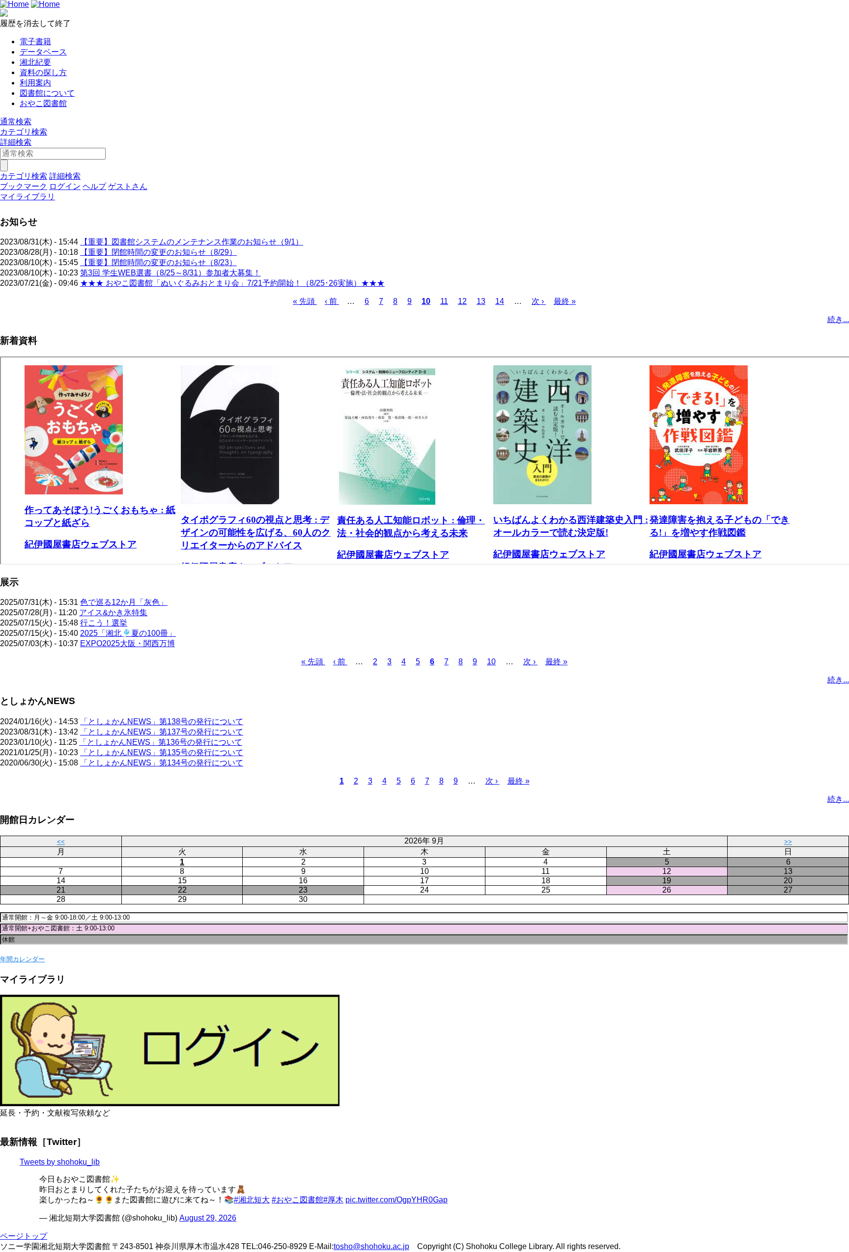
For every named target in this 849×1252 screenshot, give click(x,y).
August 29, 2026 (207, 1218)
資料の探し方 (43, 72)
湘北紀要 (35, 62)
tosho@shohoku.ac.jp (371, 1246)
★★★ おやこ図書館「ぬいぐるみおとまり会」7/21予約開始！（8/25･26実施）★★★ (232, 283)
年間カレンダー (22, 959)
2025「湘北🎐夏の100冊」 (128, 633)
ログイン (65, 186)
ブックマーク (23, 186)
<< (61, 841)
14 (499, 301)
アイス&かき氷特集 (113, 612)
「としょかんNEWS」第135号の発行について (161, 752)
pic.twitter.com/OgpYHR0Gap (396, 1200)
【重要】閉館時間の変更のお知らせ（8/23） (158, 262)
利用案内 (35, 83)
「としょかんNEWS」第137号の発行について (161, 732)
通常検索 (15, 121)
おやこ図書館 (43, 103)
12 (462, 301)
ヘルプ (94, 186)
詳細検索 (15, 142)
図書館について (47, 93)
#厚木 (333, 1200)
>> (788, 841)
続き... (838, 319)
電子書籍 (35, 41)
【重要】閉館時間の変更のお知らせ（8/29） (158, 252)
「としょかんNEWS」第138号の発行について (161, 721)
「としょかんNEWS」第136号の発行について (160, 742)
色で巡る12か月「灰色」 (124, 602)
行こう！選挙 (103, 623)
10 (426, 301)
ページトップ (23, 1236)
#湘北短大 (252, 1200)
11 (444, 301)
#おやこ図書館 (297, 1200)
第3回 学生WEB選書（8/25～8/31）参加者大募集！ (170, 273)
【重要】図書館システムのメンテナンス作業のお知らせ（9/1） (191, 242)
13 (481, 301)
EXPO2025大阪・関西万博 (127, 643)
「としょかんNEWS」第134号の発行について (161, 763)
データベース (43, 52)
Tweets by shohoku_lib (60, 1162)
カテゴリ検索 (23, 132)
